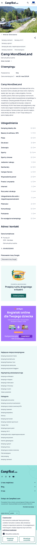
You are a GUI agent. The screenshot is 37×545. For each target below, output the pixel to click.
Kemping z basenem (7, 50)
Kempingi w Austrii (6, 389)
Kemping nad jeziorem (7, 437)
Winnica (3, 415)
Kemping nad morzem (7, 419)
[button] (18, 128)
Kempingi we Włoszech (7, 376)
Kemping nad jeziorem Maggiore (9, 368)
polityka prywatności (9, 530)
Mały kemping (5, 456)
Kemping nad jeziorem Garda (9, 356)
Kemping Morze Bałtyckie (8, 359)
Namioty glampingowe (7, 440)
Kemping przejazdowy (7, 412)
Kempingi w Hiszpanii (6, 379)
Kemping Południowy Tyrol (8, 362)
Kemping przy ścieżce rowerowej (10, 450)
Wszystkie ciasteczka (12, 534)
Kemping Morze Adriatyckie (8, 365)
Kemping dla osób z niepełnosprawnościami (13, 46)
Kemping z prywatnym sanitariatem (10, 403)
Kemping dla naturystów (7, 400)
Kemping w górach (7, 43)
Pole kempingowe (19, 50)
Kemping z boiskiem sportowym (9, 422)
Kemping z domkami (7, 40)
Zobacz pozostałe (6, 392)
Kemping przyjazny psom (7, 428)
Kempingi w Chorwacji (7, 386)
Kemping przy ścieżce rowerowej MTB (11, 406)
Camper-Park (4, 425)
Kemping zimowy (5, 447)
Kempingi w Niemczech (7, 382)
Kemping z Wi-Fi (19, 40)
